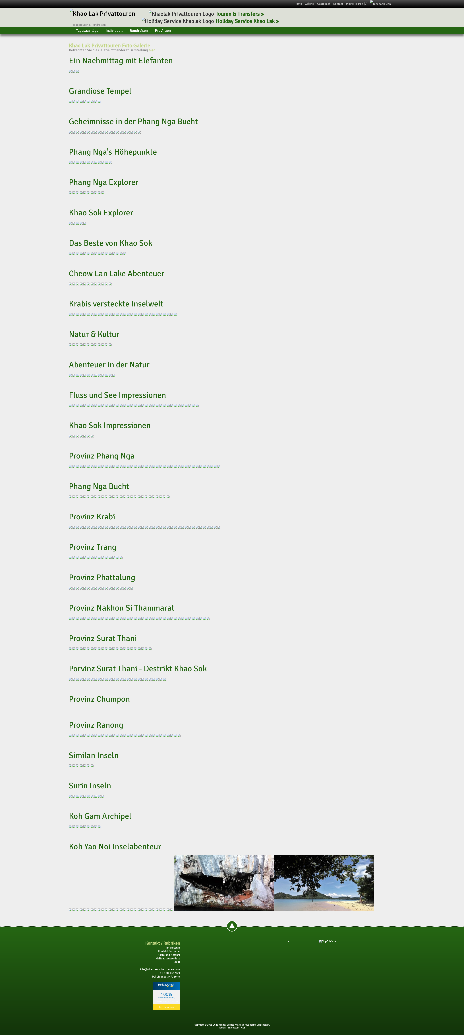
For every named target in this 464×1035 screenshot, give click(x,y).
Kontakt (338, 4)
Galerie (309, 4)
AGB (177, 962)
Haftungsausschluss (168, 958)
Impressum (173, 947)
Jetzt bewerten (166, 1007)
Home (298, 4)
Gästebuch (323, 4)
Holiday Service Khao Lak (166, 1001)
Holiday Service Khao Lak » (247, 21)
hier (152, 50)
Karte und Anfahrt (169, 955)
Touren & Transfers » (240, 14)
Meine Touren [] (356, 4)
